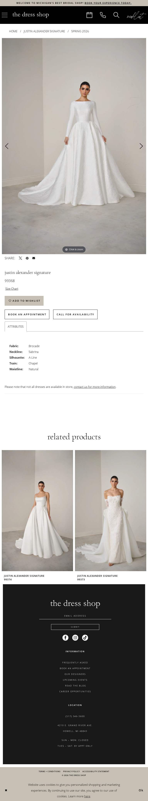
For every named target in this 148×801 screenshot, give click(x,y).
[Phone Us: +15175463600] (103, 15)
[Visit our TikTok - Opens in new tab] (85, 638)
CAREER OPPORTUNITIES (75, 691)
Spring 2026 (80, 31)
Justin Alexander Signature (44, 31)
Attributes (16, 326)
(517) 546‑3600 (75, 716)
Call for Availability (75, 314)
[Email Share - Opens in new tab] (33, 258)
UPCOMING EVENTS (75, 679)
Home (13, 31)
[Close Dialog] (6, 790)
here (87, 796)
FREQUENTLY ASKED (75, 662)
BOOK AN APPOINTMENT (75, 668)
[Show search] (116, 15)
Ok (141, 790)
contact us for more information (95, 387)
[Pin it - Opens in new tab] (27, 258)
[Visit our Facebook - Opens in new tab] (65, 638)
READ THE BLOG (75, 685)
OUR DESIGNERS (75, 674)
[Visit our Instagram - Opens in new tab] (75, 638)
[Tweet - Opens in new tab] (20, 258)
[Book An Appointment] (89, 15)
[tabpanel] (74, 146)
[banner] (30, 15)
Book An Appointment (27, 314)
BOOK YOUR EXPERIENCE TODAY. (108, 3)
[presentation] (37, 510)
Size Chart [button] (11, 288)
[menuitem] (89, 15)
